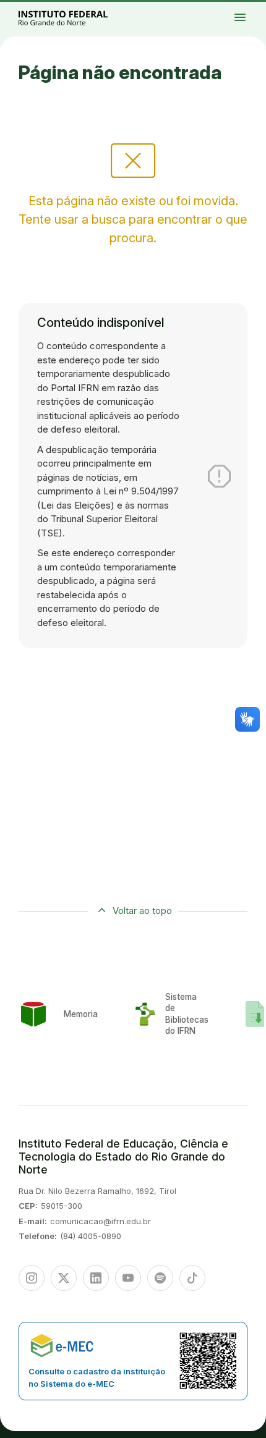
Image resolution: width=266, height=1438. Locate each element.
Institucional (257, 10)
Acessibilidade (250, 16)
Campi (248, 10)
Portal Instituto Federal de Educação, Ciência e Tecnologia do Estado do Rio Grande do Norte (77, 17)
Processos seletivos (250, 8)
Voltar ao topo (142, 910)
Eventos (255, 13)
